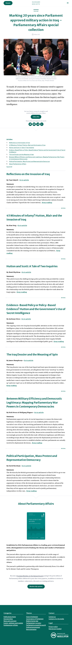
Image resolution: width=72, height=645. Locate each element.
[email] (38, 124)
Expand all (9, 166)
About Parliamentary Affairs (17, 164)
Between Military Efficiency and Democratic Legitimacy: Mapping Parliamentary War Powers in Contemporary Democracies (34, 402)
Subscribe (36, 117)
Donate (8, 3)
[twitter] (30, 124)
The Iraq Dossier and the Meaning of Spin (21, 154)
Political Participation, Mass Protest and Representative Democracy (29, 161)
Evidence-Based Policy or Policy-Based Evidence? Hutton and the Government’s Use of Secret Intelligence (35, 309)
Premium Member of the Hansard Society (30, 576)
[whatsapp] (41, 124)
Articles (63, 208)
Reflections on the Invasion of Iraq (19, 142)
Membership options (36, 586)
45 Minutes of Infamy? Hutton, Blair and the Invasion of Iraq (27, 145)
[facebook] (34, 124)
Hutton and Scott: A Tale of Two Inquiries (21, 147)
